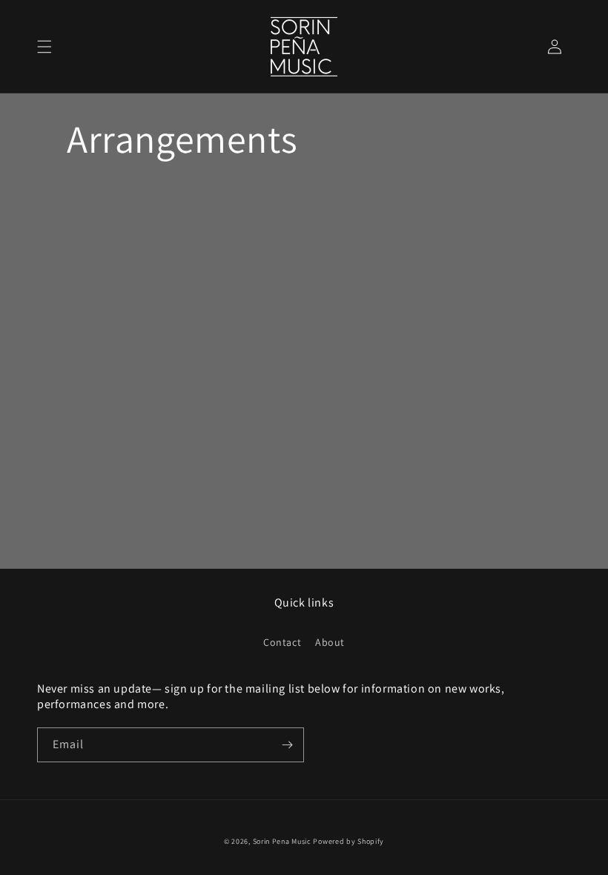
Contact (282, 642)
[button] (44, 46)
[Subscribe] (287, 744)
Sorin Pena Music (282, 841)
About (330, 642)
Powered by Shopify (348, 841)
